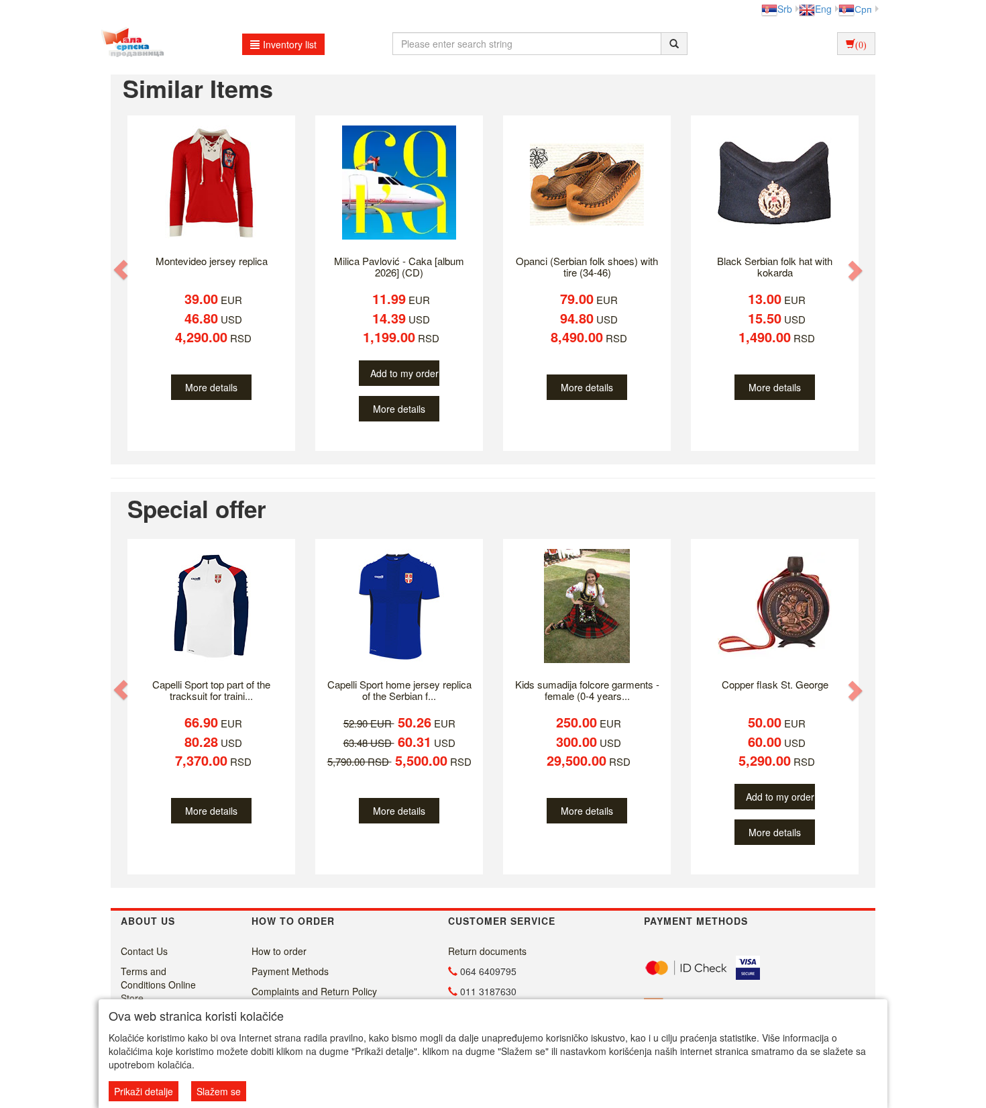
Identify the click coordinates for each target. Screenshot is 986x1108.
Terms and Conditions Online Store (158, 984)
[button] (122, 269)
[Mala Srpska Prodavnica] (129, 43)
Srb (784, 8)
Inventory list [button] (290, 44)
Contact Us (144, 951)
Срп (863, 8)
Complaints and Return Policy (314, 991)
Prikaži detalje (143, 1091)
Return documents (487, 951)
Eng (823, 8)
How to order (279, 951)
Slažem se (219, 1091)
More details (211, 387)
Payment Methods (290, 971)
